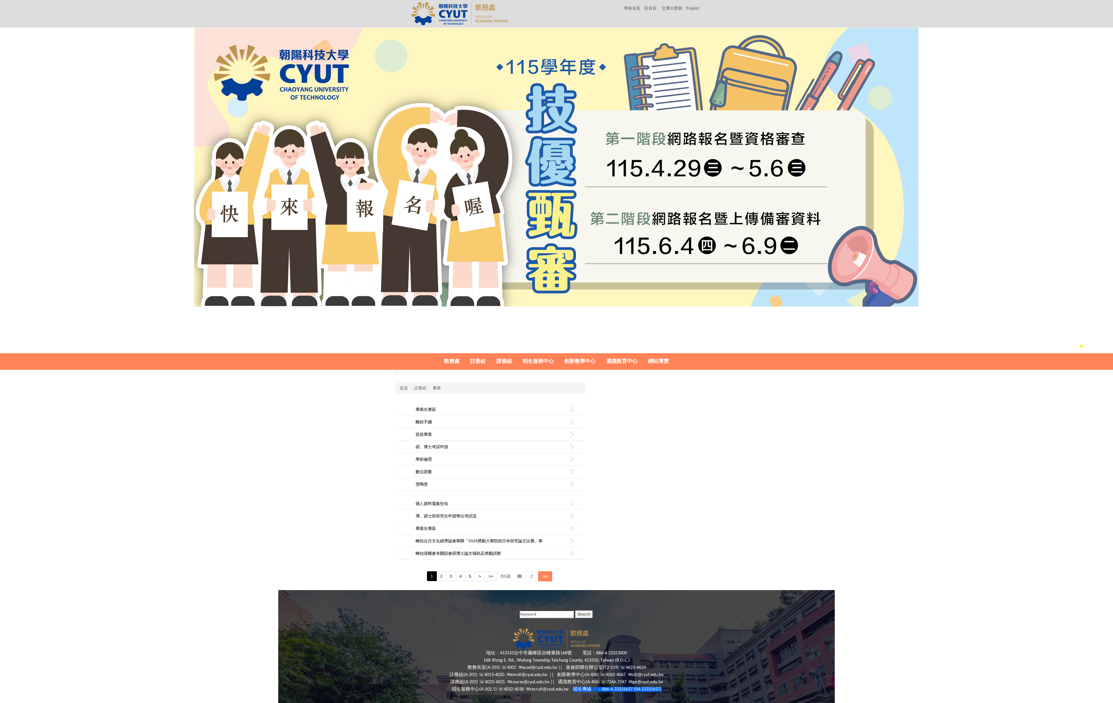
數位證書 (424, 471)
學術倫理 (424, 459)
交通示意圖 (672, 8)
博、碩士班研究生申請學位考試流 (446, 516)
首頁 (404, 388)
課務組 (504, 361)
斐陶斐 (422, 484)
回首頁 (650, 8)
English (692, 8)
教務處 (452, 361)
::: (397, 372)
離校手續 (424, 422)
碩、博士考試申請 (432, 446)
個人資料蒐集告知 (432, 503)
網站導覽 (658, 361)
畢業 (437, 388)
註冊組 (478, 361)
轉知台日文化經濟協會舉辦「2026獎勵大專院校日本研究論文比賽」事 (479, 541)
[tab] (1065, 346)
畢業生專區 (426, 409)
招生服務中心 (538, 361)
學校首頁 (632, 8)
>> (490, 576)
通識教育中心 (622, 361)
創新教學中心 (580, 361)
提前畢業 (424, 434)
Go (545, 576)
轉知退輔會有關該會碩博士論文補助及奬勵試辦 (458, 553)
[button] (11, 190)
